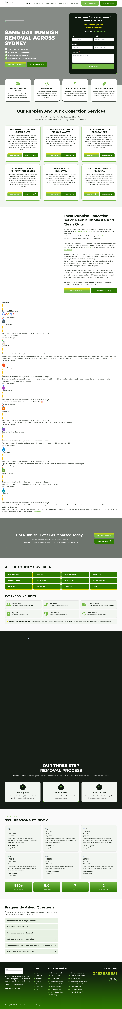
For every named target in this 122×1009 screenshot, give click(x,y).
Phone (96, 44)
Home (28, 3)
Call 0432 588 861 (90, 3)
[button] (47, 574)
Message (75, 52)
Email (96, 36)
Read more (37, 512)
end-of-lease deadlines (83, 231)
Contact (75, 3)
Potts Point (101, 236)
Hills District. (68, 250)
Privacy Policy (36, 1005)
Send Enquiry (93, 67)
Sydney (88, 248)
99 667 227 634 (12, 989)
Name (74, 36)
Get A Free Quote (108, 3)
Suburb (74, 44)
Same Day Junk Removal (14, 985)
